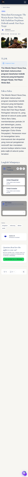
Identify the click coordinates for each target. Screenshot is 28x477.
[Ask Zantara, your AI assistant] (24, 473)
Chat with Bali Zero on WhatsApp (13, 259)
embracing (12, 225)
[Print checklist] (18, 168)
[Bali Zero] (3, 2)
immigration (5, 225)
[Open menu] (25, 2)
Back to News (6, 7)
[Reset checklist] (24, 168)
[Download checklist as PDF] (21, 168)
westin (3, 228)
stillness (19, 225)
